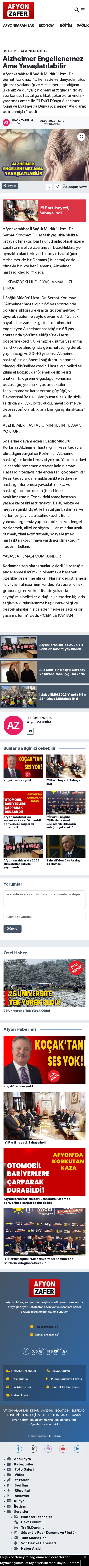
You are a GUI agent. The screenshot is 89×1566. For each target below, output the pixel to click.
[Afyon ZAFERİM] (13, 725)
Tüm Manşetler (21, 1387)
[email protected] (47, 1326)
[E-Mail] (30, 731)
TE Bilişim (55, 1436)
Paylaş (12, 185)
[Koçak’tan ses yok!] (23, 766)
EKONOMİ (47, 25)
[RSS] (63, 1351)
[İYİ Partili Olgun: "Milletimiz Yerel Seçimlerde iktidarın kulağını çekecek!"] (66, 802)
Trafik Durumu (20, 1379)
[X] (33, 1351)
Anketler (21, 1496)
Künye (19, 1501)
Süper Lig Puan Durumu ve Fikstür (48, 1532)
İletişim (20, 1506)
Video (19, 1475)
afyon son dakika (41, 1419)
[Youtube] (55, 1351)
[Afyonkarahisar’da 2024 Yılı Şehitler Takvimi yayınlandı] (23, 846)
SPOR (42, 1415)
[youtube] (62, 1449)
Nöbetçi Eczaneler (23, 1371)
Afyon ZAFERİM (39, 722)
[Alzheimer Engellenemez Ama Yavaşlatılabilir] (44, 155)
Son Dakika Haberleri (65, 1387)
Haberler (9, 51)
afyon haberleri (65, 1419)
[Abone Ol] (75, 187)
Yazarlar (21, 1480)
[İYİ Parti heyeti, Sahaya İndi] (66, 766)
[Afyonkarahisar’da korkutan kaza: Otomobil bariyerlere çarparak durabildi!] (23, 802)
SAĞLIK (83, 25)
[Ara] (77, 10)
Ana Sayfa (22, 1459)
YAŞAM (76, 1415)
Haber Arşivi (19, 1395)
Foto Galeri (24, 1469)
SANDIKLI (47, 1410)
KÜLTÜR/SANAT (58, 1415)
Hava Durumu (61, 1371)
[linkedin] (77, 1449)
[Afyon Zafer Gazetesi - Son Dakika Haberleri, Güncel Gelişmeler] (18, 10)
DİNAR (34, 1410)
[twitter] (33, 1449)
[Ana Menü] (83, 10)
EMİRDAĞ (78, 1410)
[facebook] (18, 1449)
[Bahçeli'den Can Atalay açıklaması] (66, 846)
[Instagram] (40, 1351)
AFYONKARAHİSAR (18, 25)
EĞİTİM (66, 25)
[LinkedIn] (48, 1351)
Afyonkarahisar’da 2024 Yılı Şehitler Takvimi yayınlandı (21, 864)
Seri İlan (21, 1485)
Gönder (12, 928)
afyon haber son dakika (44, 1424)
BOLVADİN (62, 1410)
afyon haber (20, 1419)
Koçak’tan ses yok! (17, 780)
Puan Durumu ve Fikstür (66, 1379)
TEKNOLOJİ (28, 1415)
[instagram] (48, 1449)
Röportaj (22, 1490)
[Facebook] (26, 1351)
